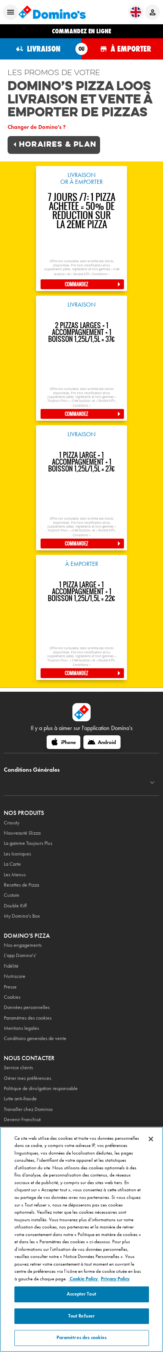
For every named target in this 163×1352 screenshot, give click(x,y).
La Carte (12, 864)
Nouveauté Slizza (22, 833)
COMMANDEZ (76, 284)
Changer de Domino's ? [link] (37, 127)
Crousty (11, 822)
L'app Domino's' (20, 955)
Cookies (12, 997)
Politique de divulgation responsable (41, 1088)
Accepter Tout (81, 1294)
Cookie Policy (84, 1279)
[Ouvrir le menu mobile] (10, 12)
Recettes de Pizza (21, 885)
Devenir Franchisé (22, 1119)
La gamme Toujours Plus (28, 843)
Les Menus (15, 874)
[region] (81, 1239)
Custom (11, 895)
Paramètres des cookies (28, 1018)
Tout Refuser (81, 1316)
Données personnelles (27, 1007)
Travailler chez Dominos (28, 1109)
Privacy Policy (115, 1279)
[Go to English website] (135, 12)
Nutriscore (14, 976)
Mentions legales (21, 1028)
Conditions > (101, 274)
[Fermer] (151, 1139)
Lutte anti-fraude (20, 1098)
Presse (10, 987)
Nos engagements (23, 945)
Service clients (18, 1067)
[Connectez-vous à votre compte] (152, 12)
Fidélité (11, 966)
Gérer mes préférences (27, 1078)
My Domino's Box (22, 916)
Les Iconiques (17, 854)
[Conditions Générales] (152, 783)
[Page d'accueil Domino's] (52, 12)
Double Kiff (15, 905)
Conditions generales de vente (35, 1038)
